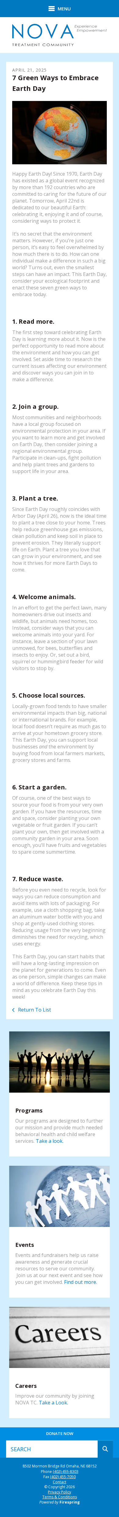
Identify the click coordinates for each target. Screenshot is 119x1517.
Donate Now (59, 1433)
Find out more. (80, 1282)
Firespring (70, 1502)
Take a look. (49, 1141)
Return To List (34, 1009)
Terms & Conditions (59, 1497)
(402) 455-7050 (63, 1476)
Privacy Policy (59, 1492)
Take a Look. (53, 1402)
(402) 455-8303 (65, 1471)
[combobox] (52, 1449)
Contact (59, 1482)
